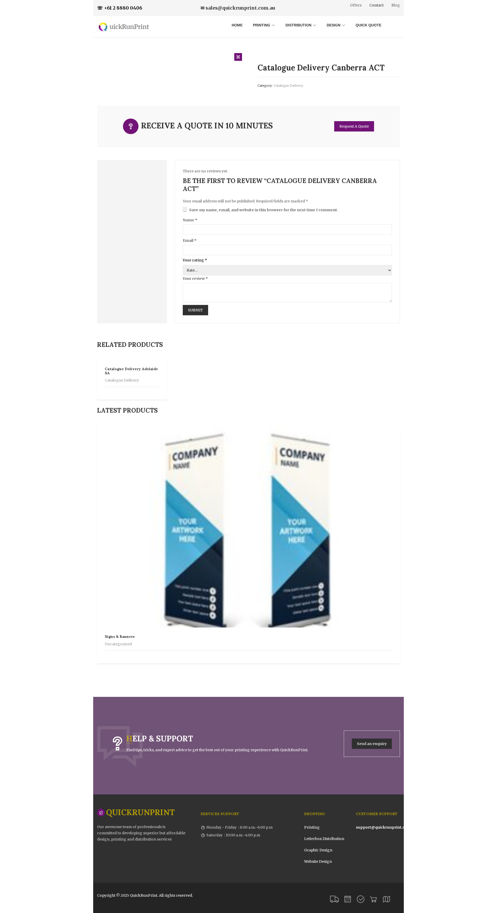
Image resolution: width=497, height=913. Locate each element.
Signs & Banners (120, 636)
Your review (195, 278)
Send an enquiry (372, 743)
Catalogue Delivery (288, 85)
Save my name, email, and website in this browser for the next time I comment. (263, 210)
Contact (376, 5)
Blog (395, 5)
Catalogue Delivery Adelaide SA (131, 371)
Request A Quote (354, 126)
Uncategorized (118, 644)
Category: (265, 85)
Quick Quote (368, 25)
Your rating (195, 260)
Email (189, 240)
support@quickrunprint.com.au (386, 827)
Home (237, 25)
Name (190, 220)
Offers (356, 5)
